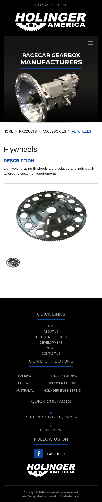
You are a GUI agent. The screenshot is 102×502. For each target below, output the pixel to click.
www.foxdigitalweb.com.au (64, 496)
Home (8, 131)
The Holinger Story (51, 337)
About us (51, 331)
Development (51, 342)
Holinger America (62, 376)
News (51, 348)
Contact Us (51, 353)
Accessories (54, 131)
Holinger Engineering (62, 390)
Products (28, 131)
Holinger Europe (62, 383)
